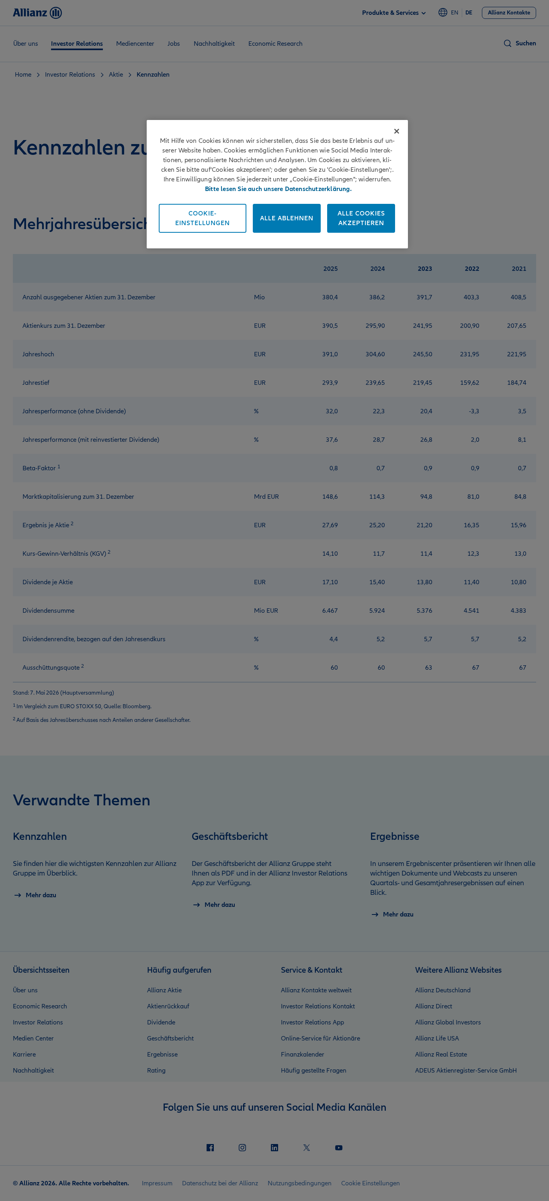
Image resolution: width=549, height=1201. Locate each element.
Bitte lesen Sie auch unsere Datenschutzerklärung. (278, 189)
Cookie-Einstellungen (202, 218)
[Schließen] (397, 131)
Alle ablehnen (286, 218)
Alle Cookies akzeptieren (361, 218)
